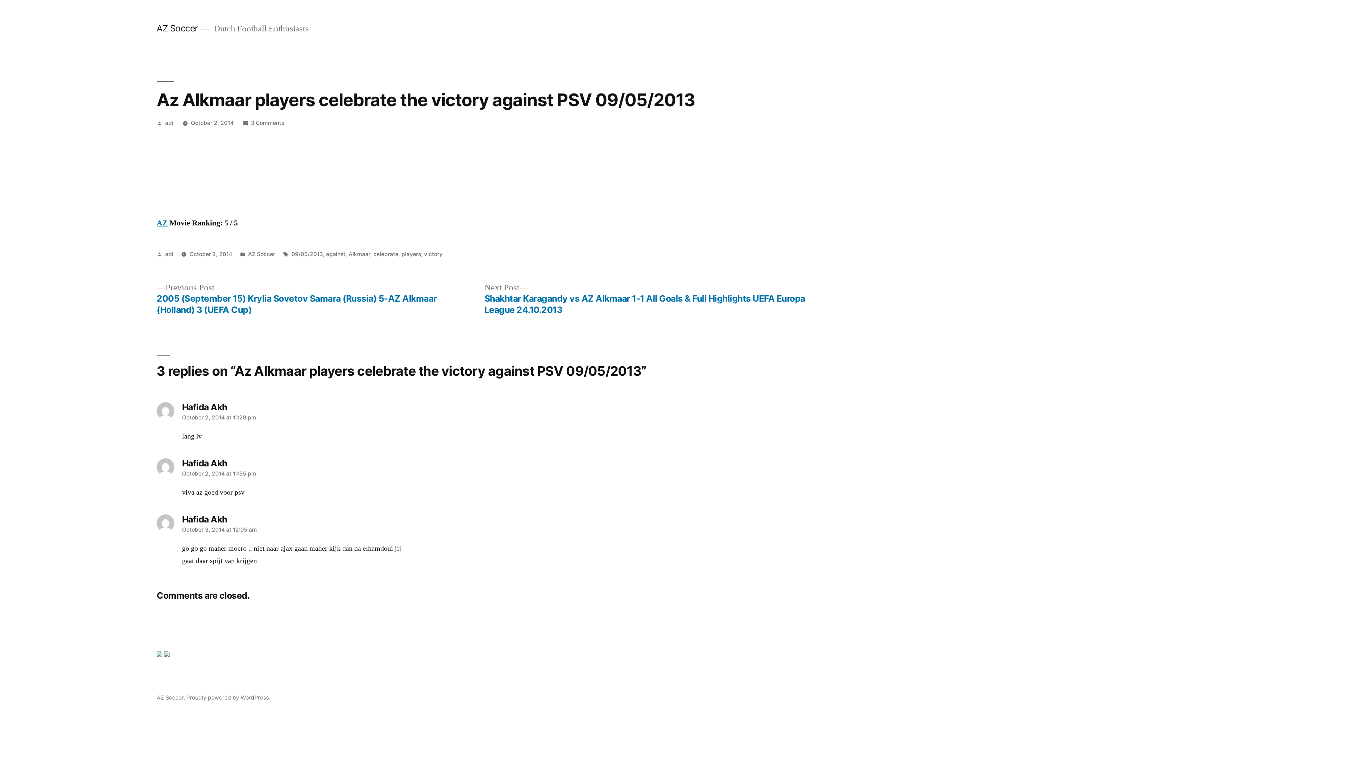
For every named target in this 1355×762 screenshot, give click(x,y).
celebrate (385, 254)
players (411, 254)
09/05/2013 (307, 254)
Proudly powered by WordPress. (228, 697)
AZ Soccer (177, 28)
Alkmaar (359, 254)
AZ (162, 223)
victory (433, 254)
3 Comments (267, 123)
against (335, 254)
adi (169, 123)
